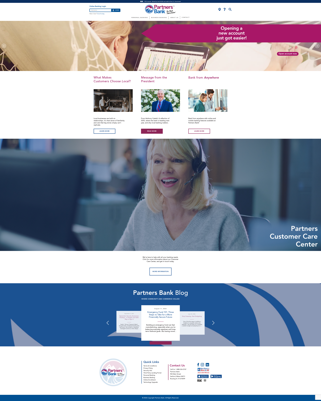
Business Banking (159, 17)
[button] (230, 9)
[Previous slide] (4, 46)
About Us (174, 17)
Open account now (288, 54)
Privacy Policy (148, 368)
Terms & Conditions (150, 366)
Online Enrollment (149, 380)
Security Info (147, 370)
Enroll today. (101, 14)
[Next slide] (317, 46)
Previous (108, 323)
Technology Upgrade (150, 382)
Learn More (104, 131)
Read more (152, 131)
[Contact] (225, 9)
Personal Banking (139, 17)
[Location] (219, 9)
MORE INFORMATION (160, 271)
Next (213, 323)
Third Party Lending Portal (152, 373)
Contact (186, 17)
